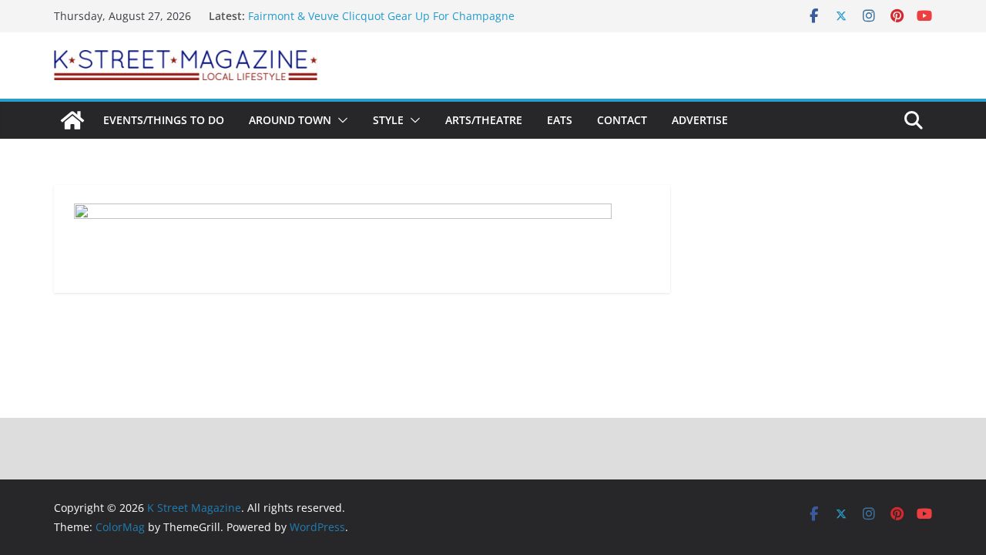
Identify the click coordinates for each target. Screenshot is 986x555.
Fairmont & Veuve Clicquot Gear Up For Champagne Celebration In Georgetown (381, 23)
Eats (559, 120)
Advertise (700, 120)
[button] (339, 120)
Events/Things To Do (163, 120)
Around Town (290, 120)
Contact (622, 120)
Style (388, 120)
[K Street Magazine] (72, 120)
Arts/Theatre (483, 120)
